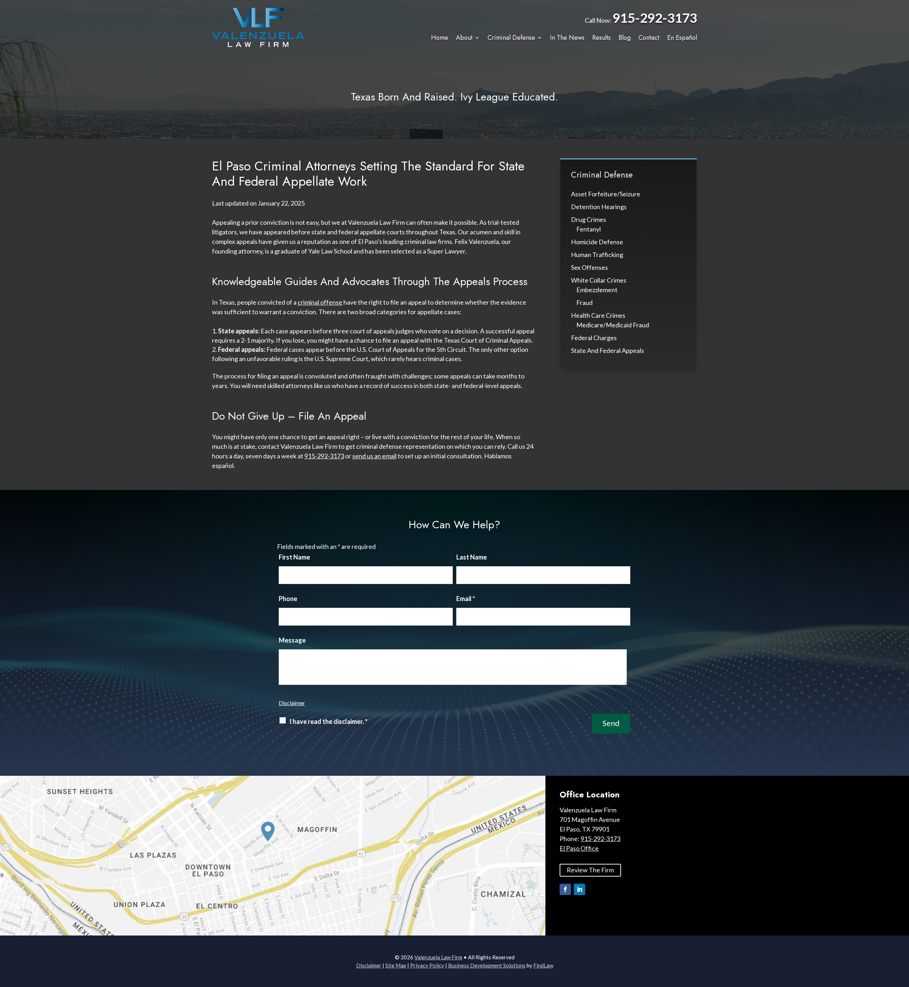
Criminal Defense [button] (511, 38)
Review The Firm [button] (590, 870)
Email (465, 598)
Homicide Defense (597, 242)
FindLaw (543, 965)
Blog (625, 38)
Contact (648, 38)
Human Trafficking (597, 254)
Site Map (395, 965)
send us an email (374, 456)
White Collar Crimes (598, 280)
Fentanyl (588, 229)
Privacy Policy (427, 965)
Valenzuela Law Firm (438, 957)
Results (601, 38)
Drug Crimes (588, 219)
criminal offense (320, 302)
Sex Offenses (589, 267)
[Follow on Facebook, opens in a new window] (565, 889)
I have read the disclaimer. (328, 721)
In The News (567, 38)
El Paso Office (579, 848)
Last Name (471, 557)
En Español (682, 38)
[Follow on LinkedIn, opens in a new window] (579, 889)
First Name (294, 557)
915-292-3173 (655, 18)
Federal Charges (594, 338)
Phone (288, 598)
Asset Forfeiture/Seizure (605, 194)
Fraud (584, 302)
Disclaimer (292, 702)
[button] (902, 935)
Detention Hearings (599, 207)
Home (439, 38)
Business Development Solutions (487, 965)
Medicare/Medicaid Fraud (612, 325)
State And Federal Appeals (607, 350)
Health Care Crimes (598, 315)
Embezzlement (596, 290)
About (464, 38)
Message (292, 640)
